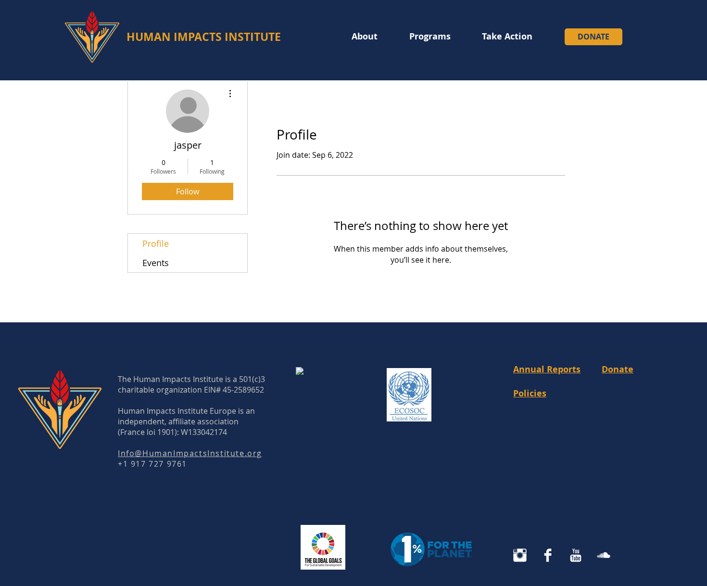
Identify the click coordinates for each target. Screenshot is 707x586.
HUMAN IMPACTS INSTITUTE (203, 36)
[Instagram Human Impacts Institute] (520, 555)
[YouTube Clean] (575, 555)
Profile (155, 243)
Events (155, 262)
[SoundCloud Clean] (603, 555)
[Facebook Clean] (548, 555)
